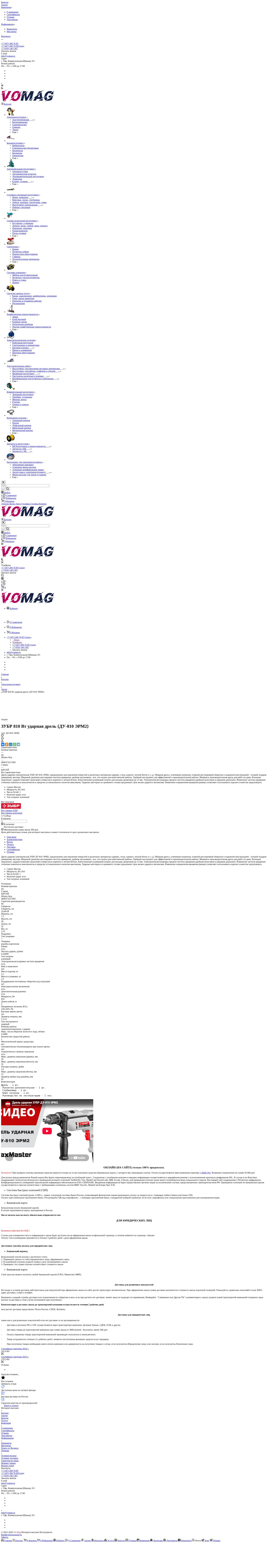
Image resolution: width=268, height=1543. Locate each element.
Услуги (4, 1420)
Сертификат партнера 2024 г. (15, 1349)
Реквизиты (12, 29)
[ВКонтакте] (2, 744)
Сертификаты (13, 14)
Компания (6, 1423)
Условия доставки (9, 1458)
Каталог (5, 1413)
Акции (4, 1415)
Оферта (4, 1537)
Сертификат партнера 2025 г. (15, 1357)
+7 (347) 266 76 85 (9, 43)
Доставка (11, 847)
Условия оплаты (8, 1455)
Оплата (10, 844)
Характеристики (14, 839)
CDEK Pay (206, 1173)
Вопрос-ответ (7, 1465)
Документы (12, 19)
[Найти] (7, 489)
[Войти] (2, 579)
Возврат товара (8, 1463)
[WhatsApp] (14, 744)
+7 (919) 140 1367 (9, 48)
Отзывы (10, 17)
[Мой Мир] (10, 744)
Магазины (11, 31)
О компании (12, 12)
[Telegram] (18, 744)
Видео (10, 842)
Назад (16, 640)
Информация (7, 1438)
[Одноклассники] (6, 744)
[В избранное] (2, 736)
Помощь (5, 1450)
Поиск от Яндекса (9, 1448)
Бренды (4, 1418)
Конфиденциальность (11, 1535)
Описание (11, 837)
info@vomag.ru (8, 56)
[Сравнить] (2, 738)
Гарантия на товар (10, 1460)
